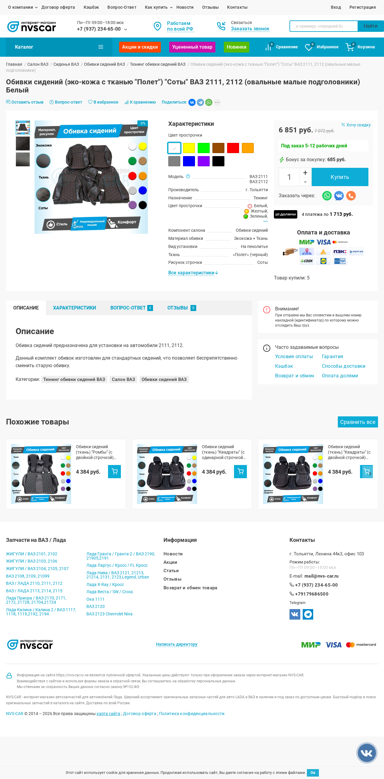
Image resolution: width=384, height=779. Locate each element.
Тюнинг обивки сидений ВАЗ (157, 64)
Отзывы (210, 7)
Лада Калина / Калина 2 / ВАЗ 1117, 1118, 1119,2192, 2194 (41, 612)
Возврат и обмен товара (191, 588)
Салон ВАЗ (37, 64)
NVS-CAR (14, 713)
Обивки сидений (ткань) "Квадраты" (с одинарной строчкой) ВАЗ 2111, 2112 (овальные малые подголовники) (223, 452)
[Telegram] (200, 102)
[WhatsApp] (208, 102)
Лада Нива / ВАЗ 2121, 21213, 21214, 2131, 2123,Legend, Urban (117, 575)
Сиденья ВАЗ (66, 64)
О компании (20, 7)
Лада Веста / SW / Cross (109, 592)
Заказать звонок (250, 29)
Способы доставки (344, 366)
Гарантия (333, 356)
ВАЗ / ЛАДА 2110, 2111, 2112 (34, 583)
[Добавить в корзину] (114, 471)
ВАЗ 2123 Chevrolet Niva (109, 614)
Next (370, 474)
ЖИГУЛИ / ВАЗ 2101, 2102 (31, 554)
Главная (14, 64)
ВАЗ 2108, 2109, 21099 (28, 576)
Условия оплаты (294, 356)
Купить (340, 177)
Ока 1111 (95, 599)
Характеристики (74, 308)
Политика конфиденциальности (192, 713)
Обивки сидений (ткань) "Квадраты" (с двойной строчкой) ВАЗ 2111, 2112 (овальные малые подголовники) (349, 452)
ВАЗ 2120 (95, 606)
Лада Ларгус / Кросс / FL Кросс (117, 565)
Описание (26, 308)
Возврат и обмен (294, 376)
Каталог (24, 47)
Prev (14, 474)
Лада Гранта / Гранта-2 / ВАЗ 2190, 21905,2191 (120, 556)
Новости (185, 7)
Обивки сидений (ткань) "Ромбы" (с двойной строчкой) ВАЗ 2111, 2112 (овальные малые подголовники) (95, 452)
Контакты (237, 7)
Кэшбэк (91, 7)
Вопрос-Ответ (121, 7)
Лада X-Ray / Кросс (105, 584)
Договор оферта (58, 7)
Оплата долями (340, 376)
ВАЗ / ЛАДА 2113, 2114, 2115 (34, 591)
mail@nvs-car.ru (321, 576)
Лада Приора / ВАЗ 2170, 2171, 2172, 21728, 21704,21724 (36, 600)
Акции (171, 562)
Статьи (171, 571)
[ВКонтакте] (192, 102)
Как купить (156, 7)
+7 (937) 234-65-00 (99, 29)
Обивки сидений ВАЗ (104, 64)
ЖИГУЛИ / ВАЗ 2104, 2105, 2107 (37, 568)
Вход (336, 7)
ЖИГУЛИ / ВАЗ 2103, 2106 (31, 561)
